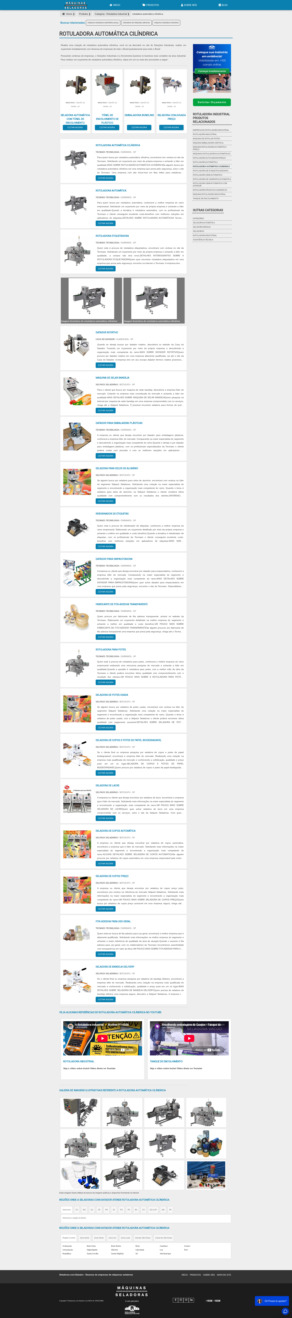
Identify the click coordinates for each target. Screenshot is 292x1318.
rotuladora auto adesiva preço (209, 158)
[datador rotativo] (77, 346)
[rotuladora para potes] (77, 663)
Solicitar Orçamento (212, 102)
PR (106, 1210)
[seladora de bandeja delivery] (77, 980)
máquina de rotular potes (206, 139)
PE (129, 1210)
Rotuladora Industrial (205, 235)
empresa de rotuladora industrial (211, 130)
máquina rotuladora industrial (166, 23)
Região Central (69, 1238)
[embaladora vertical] (122, 1143)
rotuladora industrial (205, 134)
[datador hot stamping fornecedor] (164, 1112)
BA (136, 1210)
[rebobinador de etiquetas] (77, 527)
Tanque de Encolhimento (206, 198)
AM (163, 1210)
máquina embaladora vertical (208, 143)
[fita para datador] (80, 1143)
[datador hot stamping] (122, 1175)
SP (99, 1210)
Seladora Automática (204, 223)
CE (143, 1210)
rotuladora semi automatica (207, 175)
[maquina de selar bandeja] (77, 391)
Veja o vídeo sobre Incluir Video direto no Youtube (89, 1068)
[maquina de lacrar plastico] (80, 1112)
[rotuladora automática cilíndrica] (91, 298)
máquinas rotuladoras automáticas (211, 154)
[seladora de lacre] (77, 799)
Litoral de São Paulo (163, 1238)
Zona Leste (125, 1238)
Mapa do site (224, 1275)
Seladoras (198, 231)
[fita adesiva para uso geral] (77, 935)
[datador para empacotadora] (77, 572)
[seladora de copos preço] (77, 890)
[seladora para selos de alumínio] (77, 482)
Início (116, 5)
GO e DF (153, 1210)
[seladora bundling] (164, 1175)
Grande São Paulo (142, 1238)
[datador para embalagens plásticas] (77, 436)
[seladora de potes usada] (77, 708)
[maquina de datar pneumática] (122, 1112)
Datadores (198, 218)
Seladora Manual (202, 227)
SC (114, 1210)
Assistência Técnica (203, 240)
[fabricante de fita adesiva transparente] (77, 618)
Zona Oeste (99, 1238)
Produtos (152, 5)
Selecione (67, 1210)
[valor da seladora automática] (206, 1143)
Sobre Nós (190, 5)
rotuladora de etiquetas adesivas (136, 23)
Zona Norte (84, 1238)
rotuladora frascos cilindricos (210, 190)
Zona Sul (112, 1238)
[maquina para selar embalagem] (80, 1175)
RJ (77, 1210)
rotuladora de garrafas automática (212, 179)
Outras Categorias (208, 210)
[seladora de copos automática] (77, 844)
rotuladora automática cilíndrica (211, 166)
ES (92, 1210)
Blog (225, 5)
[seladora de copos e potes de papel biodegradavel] (77, 754)
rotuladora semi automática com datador (210, 184)
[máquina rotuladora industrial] (164, 1143)
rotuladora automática (205, 162)
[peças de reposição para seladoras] (206, 1112)
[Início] (76, 5)
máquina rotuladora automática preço (103, 23)
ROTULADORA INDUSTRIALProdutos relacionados (211, 118)
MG (84, 1210)
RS (121, 1210)
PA (170, 1210)
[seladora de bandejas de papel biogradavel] (206, 1175)
